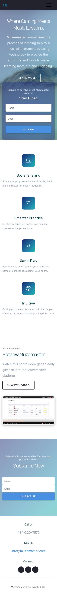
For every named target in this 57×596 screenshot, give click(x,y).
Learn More (27, 77)
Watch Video (20, 385)
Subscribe (28, 496)
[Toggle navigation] (49, 3)
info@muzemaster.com (28, 551)
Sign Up (28, 129)
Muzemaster (18, 586)
